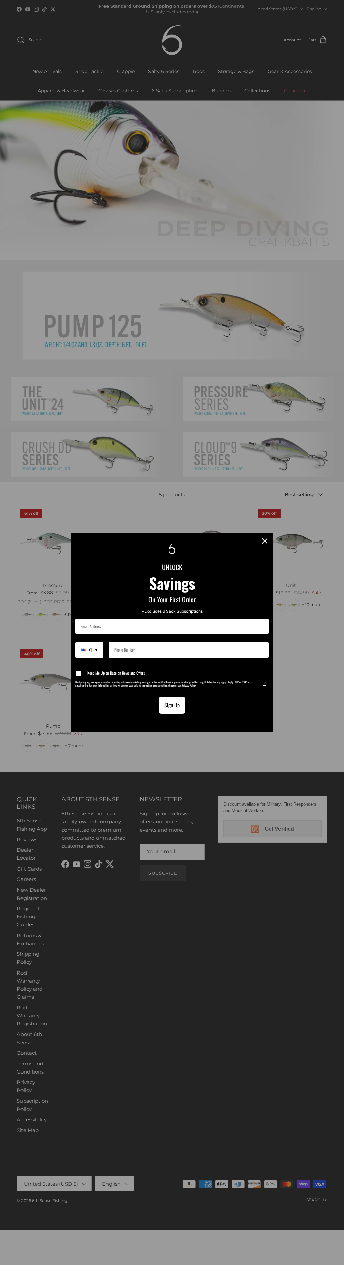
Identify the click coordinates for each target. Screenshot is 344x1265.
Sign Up (172, 705)
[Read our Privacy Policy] (265, 684)
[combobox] (89, 650)
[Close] (265, 541)
